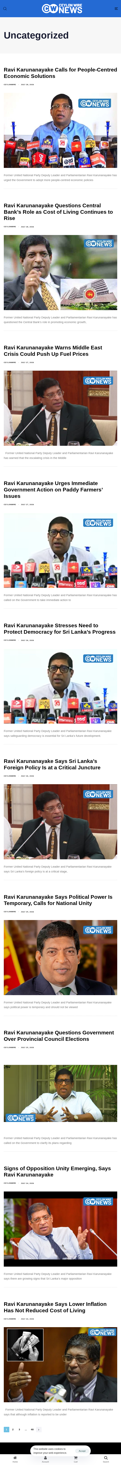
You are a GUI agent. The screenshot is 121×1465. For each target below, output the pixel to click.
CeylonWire (10, 84)
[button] (5, 8)
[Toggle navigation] (99, 8)
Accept (82, 1451)
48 (32, 1429)
